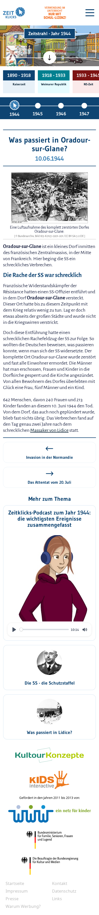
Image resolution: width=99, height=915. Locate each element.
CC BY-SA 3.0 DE (74, 236)
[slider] (44, 629)
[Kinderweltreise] (21, 63)
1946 (61, 114)
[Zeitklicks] (14, 12)
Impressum (17, 891)
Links (57, 899)
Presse (12, 899)
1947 (84, 114)
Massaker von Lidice (49, 430)
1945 (38, 114)
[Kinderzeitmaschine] (22, 40)
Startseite (15, 883)
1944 (15, 114)
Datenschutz (64, 891)
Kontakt (59, 883)
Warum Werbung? (23, 906)
